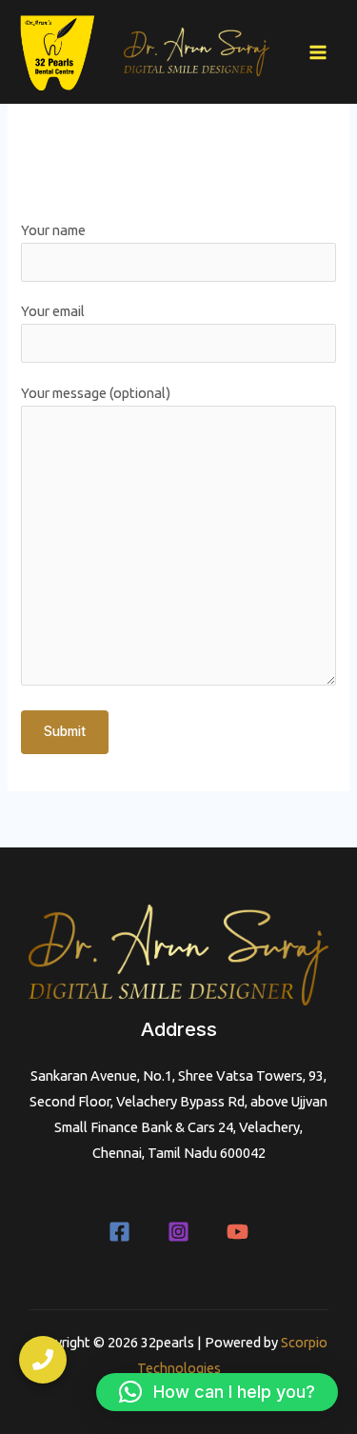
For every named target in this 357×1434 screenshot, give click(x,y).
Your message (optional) (95, 393)
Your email (53, 311)
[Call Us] (43, 1360)
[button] (217, 1392)
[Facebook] (119, 1232)
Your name (53, 230)
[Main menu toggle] (318, 52)
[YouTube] (237, 1232)
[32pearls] (57, 52)
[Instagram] (178, 1232)
